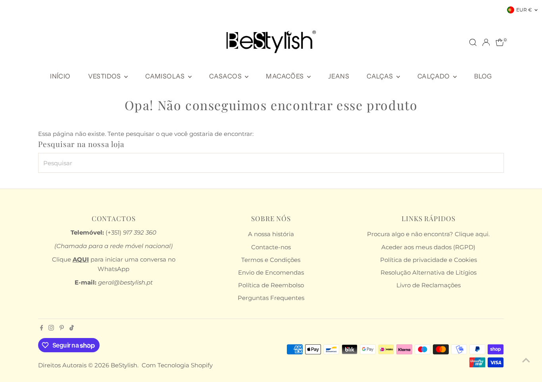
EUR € (524, 10)
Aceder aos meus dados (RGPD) (428, 247)
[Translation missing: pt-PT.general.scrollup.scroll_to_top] (526, 360)
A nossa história (271, 234)
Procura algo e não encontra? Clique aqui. (428, 234)
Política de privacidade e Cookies (428, 260)
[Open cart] (500, 42)
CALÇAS (380, 76)
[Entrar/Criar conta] (486, 42)
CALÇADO (434, 76)
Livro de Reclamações (428, 285)
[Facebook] (41, 328)
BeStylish (124, 365)
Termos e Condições (270, 260)
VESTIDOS (105, 76)
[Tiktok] (71, 328)
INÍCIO (60, 76)
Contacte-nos (271, 247)
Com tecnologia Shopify (177, 365)
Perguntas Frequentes (271, 298)
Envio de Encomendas (271, 272)
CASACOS (226, 76)
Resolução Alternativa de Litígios (429, 272)
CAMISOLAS (165, 76)
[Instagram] (51, 328)
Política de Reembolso (271, 285)
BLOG (483, 76)
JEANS (338, 76)
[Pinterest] (62, 328)
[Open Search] (473, 42)
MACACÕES (285, 76)
